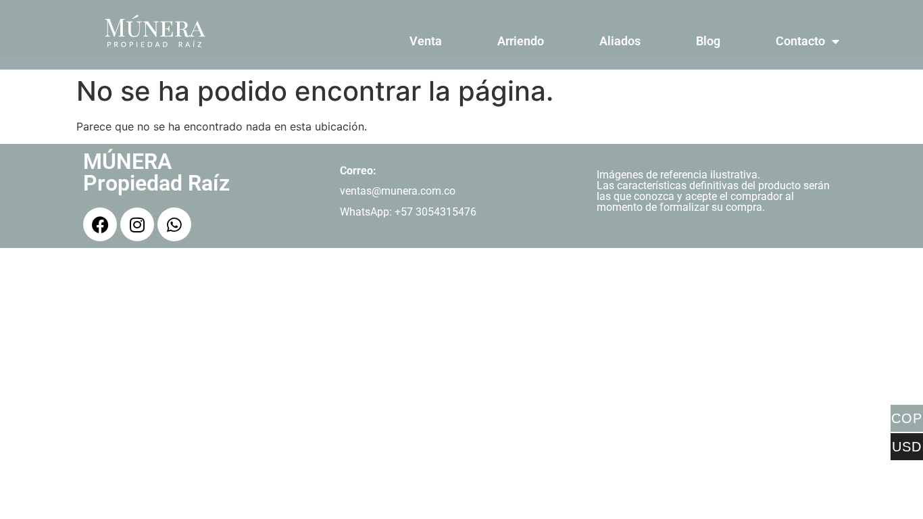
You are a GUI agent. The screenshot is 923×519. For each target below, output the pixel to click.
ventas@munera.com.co (397, 190)
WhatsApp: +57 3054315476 (408, 211)
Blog (708, 41)
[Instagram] (137, 224)
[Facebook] (100, 224)
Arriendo (520, 41)
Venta (425, 41)
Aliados (620, 41)
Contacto (800, 41)
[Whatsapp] (174, 224)
